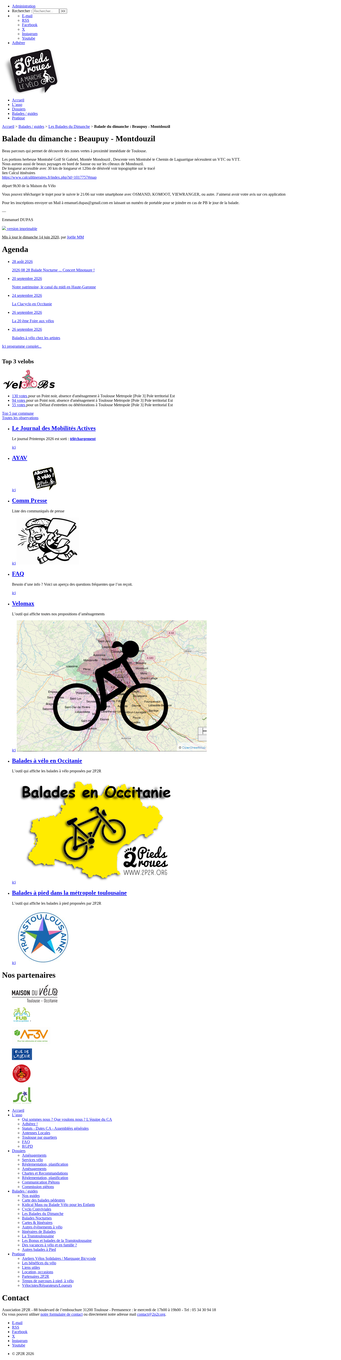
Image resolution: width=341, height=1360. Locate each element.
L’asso (17, 104)
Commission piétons (38, 1187)
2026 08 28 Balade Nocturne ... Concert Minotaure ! (53, 270)
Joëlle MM (75, 237)
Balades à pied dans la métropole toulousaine (69, 892)
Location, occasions (37, 1272)
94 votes (19, 400)
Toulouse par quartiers (39, 1137)
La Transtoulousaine (38, 1236)
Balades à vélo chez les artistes (36, 338)
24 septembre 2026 (27, 295)
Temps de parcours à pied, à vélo (48, 1281)
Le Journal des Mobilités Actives (54, 428)
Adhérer (18, 43)
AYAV (19, 458)
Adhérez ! (30, 1124)
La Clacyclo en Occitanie (32, 304)
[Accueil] (31, 92)
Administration (23, 6)
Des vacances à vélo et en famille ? (49, 1245)
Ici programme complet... (21, 346)
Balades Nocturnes (37, 1218)
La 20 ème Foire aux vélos (33, 321)
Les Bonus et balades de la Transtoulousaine (57, 1240)
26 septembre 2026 (27, 312)
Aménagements (34, 1155)
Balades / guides (25, 113)
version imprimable (21, 229)
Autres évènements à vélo (42, 1227)
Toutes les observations (20, 418)
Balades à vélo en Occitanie (47, 760)
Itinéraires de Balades (39, 1231)
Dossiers (18, 109)
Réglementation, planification (45, 1164)
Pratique (18, 118)
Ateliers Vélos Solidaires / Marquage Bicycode (59, 1258)
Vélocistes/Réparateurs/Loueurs (47, 1285)
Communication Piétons (41, 1182)
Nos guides (31, 1196)
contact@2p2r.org (151, 1314)
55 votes (19, 405)
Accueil (18, 100)
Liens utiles (31, 1267)
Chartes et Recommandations (45, 1173)
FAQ (18, 573)
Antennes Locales (36, 1133)
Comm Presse (29, 500)
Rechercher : (22, 11)
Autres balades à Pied (39, 1249)
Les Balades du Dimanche (69, 126)
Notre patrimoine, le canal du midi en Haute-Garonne (54, 287)
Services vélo (32, 1160)
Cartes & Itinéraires (37, 1222)
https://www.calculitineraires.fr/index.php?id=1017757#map (49, 177)
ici (14, 447)
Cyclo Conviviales (36, 1209)
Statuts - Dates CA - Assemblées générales (55, 1128)
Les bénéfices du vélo (39, 1263)
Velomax (23, 603)
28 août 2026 (22, 261)
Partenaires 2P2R (35, 1276)
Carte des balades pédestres (43, 1200)
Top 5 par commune (18, 413)
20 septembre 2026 (27, 278)
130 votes (20, 396)
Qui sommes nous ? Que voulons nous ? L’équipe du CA (67, 1119)
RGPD (27, 1146)
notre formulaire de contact (61, 1314)
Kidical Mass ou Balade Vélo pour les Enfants (58, 1204)
